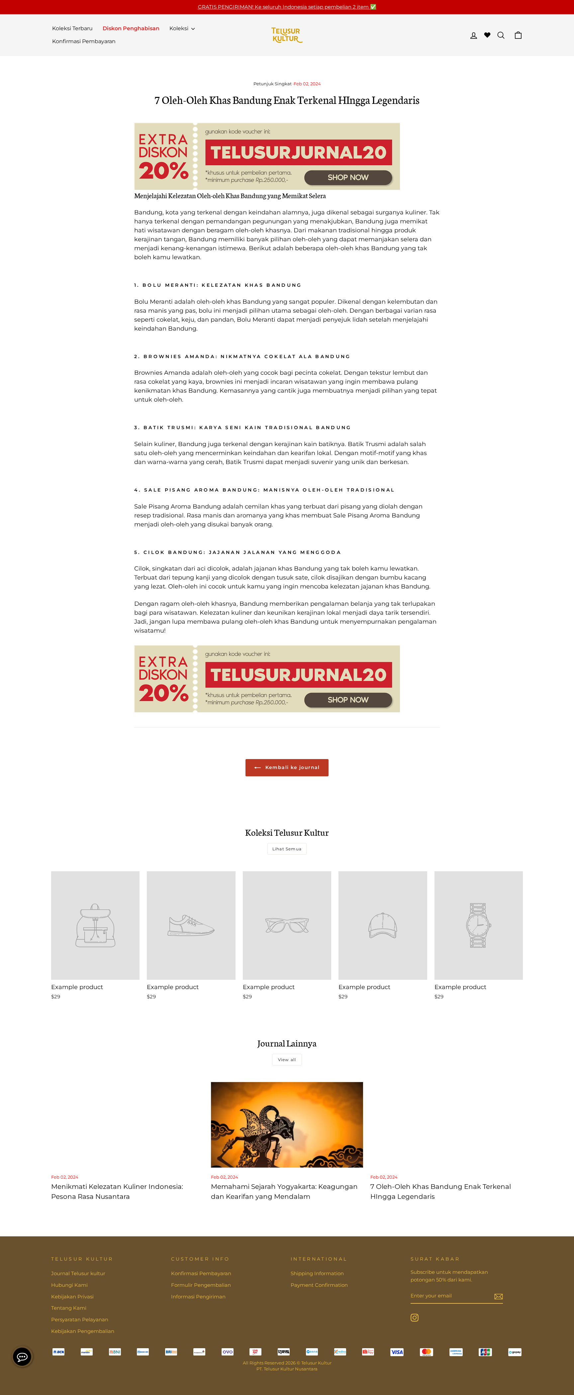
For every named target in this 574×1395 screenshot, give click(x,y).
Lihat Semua (287, 848)
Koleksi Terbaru (72, 28)
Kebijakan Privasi (72, 1296)
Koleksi (179, 28)
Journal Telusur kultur (78, 1273)
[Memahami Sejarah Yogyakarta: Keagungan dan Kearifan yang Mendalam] (287, 1125)
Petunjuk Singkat (272, 83)
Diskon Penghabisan (131, 28)
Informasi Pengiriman (198, 1296)
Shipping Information (317, 1273)
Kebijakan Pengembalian (82, 1331)
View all (287, 1059)
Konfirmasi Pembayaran (84, 41)
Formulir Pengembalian (201, 1285)
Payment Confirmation (319, 1285)
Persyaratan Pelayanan (79, 1319)
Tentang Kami (68, 1308)
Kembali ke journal (291, 767)
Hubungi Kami (69, 1285)
